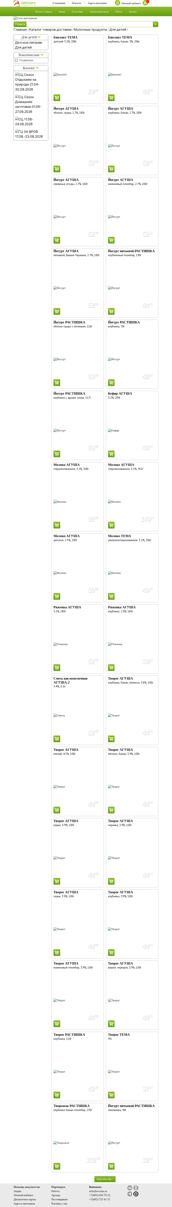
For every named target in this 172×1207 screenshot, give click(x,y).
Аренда (133, 11)
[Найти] (155, 24)
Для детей (118, 30)
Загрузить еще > (104, 1179)
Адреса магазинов (97, 3)
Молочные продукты (91, 30)
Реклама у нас (59, 1203)
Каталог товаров (43, 11)
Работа (118, 11)
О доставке (77, 11)
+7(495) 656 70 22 (99, 1195)
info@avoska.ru (98, 1191)
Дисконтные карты (99, 11)
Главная (21, 30)
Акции (62, 11)
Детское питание (28, 43)
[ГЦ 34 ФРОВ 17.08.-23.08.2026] (31, 134)
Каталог (29, 68)
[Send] (56, 97)
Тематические (29, 55)
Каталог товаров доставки (50, 30)
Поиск (20, 24)
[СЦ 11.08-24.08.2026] (31, 122)
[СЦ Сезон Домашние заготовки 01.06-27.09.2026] (31, 104)
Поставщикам (59, 1199)
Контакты (95, 1187)
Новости (76, 3)
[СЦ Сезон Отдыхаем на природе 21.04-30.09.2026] (31, 82)
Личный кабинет (23, 1195)
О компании (59, 3)
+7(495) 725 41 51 (99, 1199)
